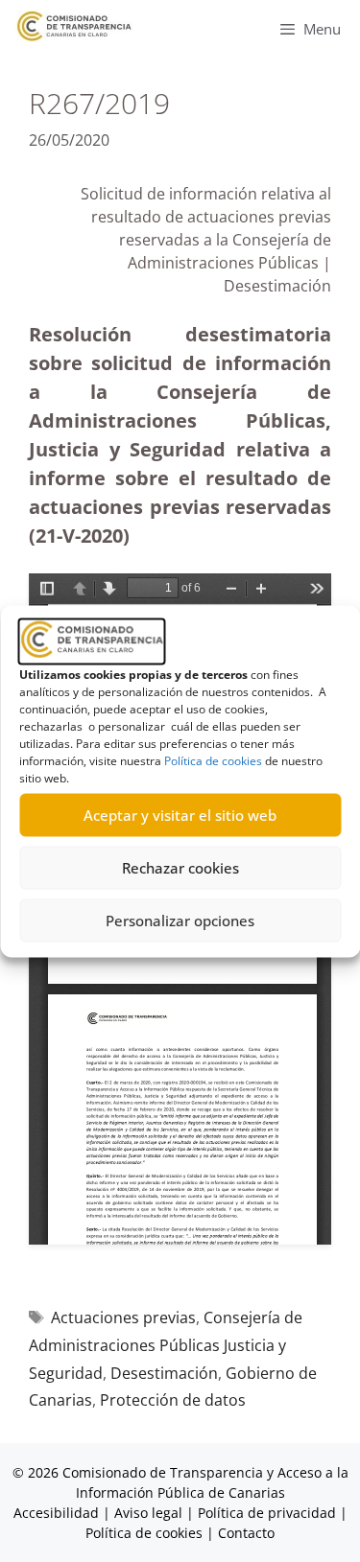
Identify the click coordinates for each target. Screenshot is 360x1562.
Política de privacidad (267, 1513)
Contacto (246, 1533)
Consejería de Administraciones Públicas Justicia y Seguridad (165, 1345)
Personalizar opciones (180, 920)
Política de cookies (213, 760)
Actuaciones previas (123, 1317)
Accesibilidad (58, 1513)
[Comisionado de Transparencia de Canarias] (74, 26)
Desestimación (164, 1373)
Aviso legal (148, 1513)
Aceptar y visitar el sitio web (180, 815)
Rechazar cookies (180, 867)
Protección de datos (173, 1399)
